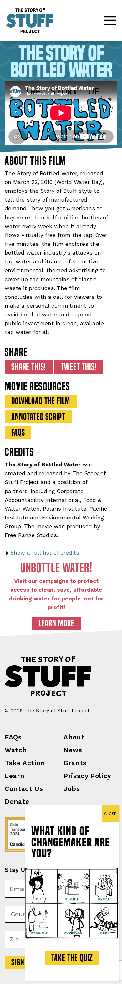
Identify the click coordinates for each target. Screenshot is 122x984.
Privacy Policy (87, 776)
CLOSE (110, 813)
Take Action (25, 763)
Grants (75, 763)
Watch (16, 750)
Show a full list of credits (44, 553)
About (74, 737)
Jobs (72, 789)
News (73, 750)
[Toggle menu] (110, 20)
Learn (14, 776)
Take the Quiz (72, 958)
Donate (17, 801)
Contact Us (24, 789)
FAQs (13, 737)
